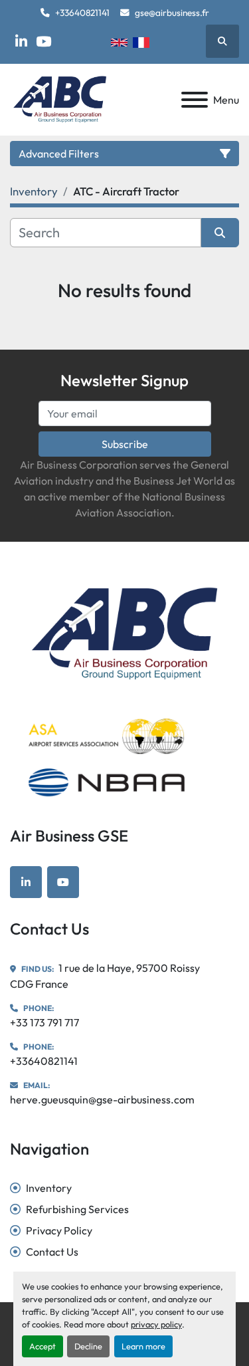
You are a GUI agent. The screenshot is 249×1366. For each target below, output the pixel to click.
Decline (88, 1346)
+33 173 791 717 (44, 1022)
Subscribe (125, 444)
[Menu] (194, 100)
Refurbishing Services (77, 1209)
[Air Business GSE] (124, 632)
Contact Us (52, 1251)
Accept (42, 1346)
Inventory (49, 1188)
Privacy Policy (59, 1230)
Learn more (143, 1346)
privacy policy (156, 1324)
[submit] (220, 232)
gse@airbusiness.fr (172, 13)
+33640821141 (82, 13)
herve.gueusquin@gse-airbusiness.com (102, 1099)
